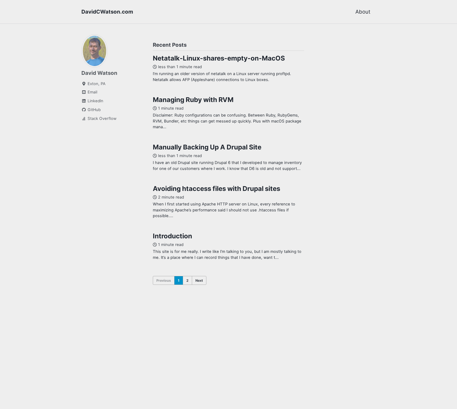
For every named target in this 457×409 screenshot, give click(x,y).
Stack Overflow (101, 118)
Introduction (172, 236)
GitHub (93, 109)
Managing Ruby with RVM (193, 100)
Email (91, 92)
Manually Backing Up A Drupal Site (207, 147)
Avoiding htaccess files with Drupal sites (216, 188)
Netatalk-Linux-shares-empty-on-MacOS (219, 58)
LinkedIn (94, 100)
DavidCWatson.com (107, 12)
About (362, 12)
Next (199, 280)
